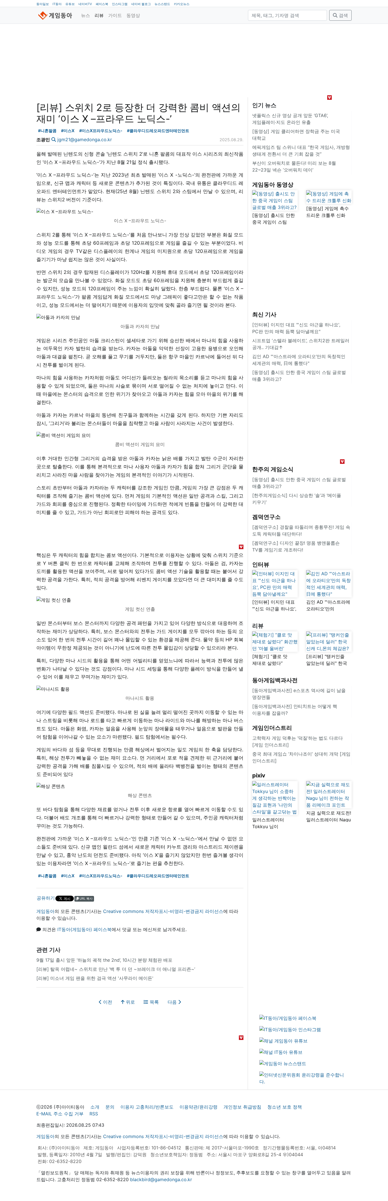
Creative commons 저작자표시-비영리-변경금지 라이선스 (163, 911)
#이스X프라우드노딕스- (100, 130)
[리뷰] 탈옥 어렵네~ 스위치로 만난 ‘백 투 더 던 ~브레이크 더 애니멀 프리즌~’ (115, 969)
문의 (109, 1107)
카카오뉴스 (181, 4)
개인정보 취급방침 (242, 1107)
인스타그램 (120, 4)
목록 (153, 1002)
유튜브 (70, 4)
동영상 (133, 15)
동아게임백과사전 (275, 680)
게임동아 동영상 (272, 184)
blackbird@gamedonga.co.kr (161, 1179)
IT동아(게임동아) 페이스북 (84, 929)
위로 (129, 1002)
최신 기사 (264, 314)
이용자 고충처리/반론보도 (147, 1107)
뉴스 (85, 15)
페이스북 (102, 4)
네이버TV (85, 4)
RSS (93, 1114)
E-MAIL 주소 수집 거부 (60, 1114)
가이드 (115, 15)
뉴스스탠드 (162, 4)
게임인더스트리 (272, 727)
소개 (94, 1107)
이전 (107, 1002)
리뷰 (99, 15)
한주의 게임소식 (272, 469)
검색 (342, 15)
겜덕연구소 (266, 516)
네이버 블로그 (141, 4)
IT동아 (57, 4)
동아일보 (42, 4)
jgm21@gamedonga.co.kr (84, 139)
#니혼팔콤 (47, 130)
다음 (173, 1002)
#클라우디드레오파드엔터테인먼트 (158, 130)
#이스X (67, 130)
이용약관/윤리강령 (199, 1107)
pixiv (258, 775)
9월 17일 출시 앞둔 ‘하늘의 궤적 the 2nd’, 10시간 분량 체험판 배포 (104, 960)
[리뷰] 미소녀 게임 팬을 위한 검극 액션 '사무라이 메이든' (94, 978)
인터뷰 (260, 564)
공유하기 (46, 898)
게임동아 (45, 911)
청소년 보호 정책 (284, 1107)
